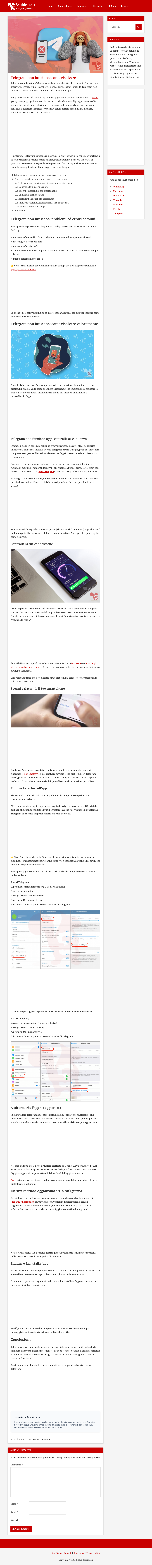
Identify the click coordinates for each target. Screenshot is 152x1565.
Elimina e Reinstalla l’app (31, 206)
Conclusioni (20, 210)
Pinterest (118, 204)
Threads (117, 200)
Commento (16, 1465)
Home (50, 6)
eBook (112, 6)
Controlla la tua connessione (33, 187)
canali (95, 97)
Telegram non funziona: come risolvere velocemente (41, 179)
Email (14, 1512)
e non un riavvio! (31, 774)
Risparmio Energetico (22, 1201)
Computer (82, 6)
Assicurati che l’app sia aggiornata (36, 199)
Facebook (118, 191)
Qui (12, 1180)
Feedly (116, 209)
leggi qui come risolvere (23, 269)
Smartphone (65, 6)
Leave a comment (41, 1439)
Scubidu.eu (19, 1439)
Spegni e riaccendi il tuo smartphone (38, 191)
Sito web (14, 1520)
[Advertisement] (55, 134)
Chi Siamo (57, 1553)
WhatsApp (118, 186)
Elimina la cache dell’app (31, 195)
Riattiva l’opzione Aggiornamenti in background (44, 202)
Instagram (119, 195)
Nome (14, 1504)
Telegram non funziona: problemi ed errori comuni (40, 175)
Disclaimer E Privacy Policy (87, 1553)
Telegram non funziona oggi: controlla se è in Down (45, 183)
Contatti (68, 1553)
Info (123, 6)
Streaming (98, 6)
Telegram (118, 213)
